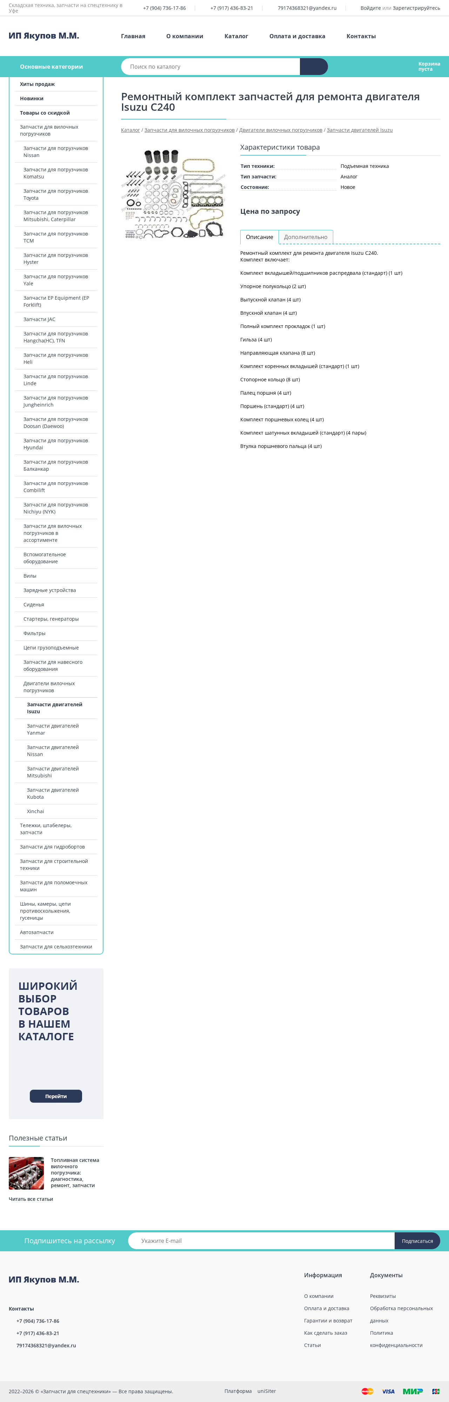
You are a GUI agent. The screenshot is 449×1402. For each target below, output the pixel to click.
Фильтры (35, 633)
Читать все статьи (31, 1199)
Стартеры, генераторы (51, 618)
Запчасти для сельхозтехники (56, 946)
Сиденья (34, 604)
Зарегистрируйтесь (416, 8)
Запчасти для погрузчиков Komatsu (56, 173)
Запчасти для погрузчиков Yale (56, 280)
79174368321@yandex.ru (307, 8)
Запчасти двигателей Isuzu (54, 708)
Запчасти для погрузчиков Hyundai (56, 444)
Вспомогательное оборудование (45, 558)
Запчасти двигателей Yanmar (53, 729)
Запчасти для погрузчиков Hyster (56, 258)
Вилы (30, 575)
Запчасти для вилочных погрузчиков (49, 130)
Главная (133, 36)
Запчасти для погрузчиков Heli (56, 358)
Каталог (236, 36)
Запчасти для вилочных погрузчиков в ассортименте (53, 533)
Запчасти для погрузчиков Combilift (56, 487)
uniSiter (266, 1391)
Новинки (31, 98)
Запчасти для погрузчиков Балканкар (56, 465)
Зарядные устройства (50, 590)
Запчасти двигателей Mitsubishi (53, 772)
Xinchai (35, 811)
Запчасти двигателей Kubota (53, 793)
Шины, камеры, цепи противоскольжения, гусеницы (45, 910)
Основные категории (51, 66)
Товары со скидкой (45, 112)
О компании (184, 36)
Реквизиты (383, 1296)
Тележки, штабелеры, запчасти (46, 829)
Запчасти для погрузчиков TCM (56, 237)
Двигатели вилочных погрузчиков (49, 687)
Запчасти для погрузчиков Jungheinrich (56, 401)
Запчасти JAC (39, 319)
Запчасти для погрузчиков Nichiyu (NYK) (56, 508)
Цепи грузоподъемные (51, 647)
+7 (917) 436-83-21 (231, 8)
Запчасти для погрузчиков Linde (56, 380)
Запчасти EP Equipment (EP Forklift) (56, 301)
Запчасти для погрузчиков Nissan (56, 151)
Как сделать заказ (325, 1332)
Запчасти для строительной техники (54, 864)
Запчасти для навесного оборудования (53, 665)
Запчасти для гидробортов (52, 846)
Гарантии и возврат (328, 1320)
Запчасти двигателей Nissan (53, 750)
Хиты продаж (37, 84)
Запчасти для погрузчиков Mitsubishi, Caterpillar (56, 216)
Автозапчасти (37, 932)
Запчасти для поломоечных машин (53, 886)
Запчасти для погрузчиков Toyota (56, 194)
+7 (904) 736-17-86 (164, 8)
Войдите (371, 8)
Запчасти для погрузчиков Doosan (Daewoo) (56, 422)
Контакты (361, 36)
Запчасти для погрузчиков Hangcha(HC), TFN (56, 337)
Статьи (312, 1345)
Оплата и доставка (297, 36)
